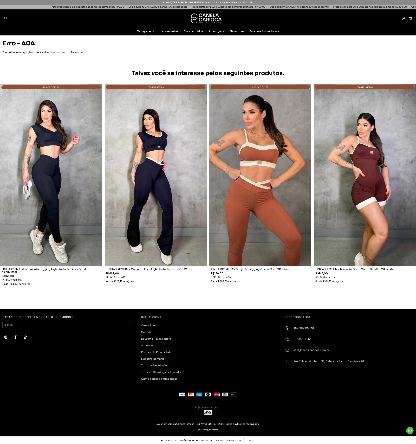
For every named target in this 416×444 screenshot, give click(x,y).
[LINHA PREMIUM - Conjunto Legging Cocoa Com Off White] (260, 175)
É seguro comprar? (153, 359)
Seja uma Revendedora (264, 31)
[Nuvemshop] (208, 429)
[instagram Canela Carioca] (6, 337)
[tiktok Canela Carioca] (25, 337)
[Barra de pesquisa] (5, 18)
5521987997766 (303, 328)
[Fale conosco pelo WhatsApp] (410, 430)
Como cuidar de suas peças (159, 379)
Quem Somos (150, 325)
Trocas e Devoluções (155, 365)
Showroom (236, 31)
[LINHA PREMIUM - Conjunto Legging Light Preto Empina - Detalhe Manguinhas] (51, 175)
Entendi (249, 440)
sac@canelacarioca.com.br (311, 350)
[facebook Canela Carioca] (16, 337)
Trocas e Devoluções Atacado (161, 372)
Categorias (144, 31)
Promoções (216, 31)
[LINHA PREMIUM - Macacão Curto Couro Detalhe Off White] (365, 175)
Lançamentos (169, 31)
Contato (146, 332)
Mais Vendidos (193, 31)
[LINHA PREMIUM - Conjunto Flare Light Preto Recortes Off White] (156, 175)
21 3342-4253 (302, 339)
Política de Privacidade (156, 352)
